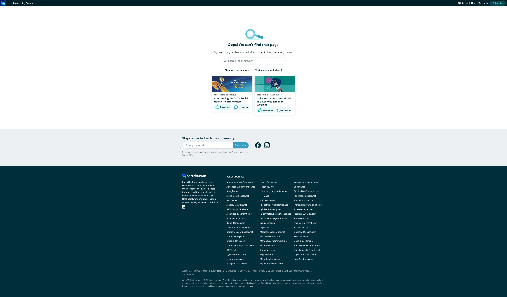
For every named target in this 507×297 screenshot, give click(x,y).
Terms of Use (188, 155)
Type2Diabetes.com (304, 259)
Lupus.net (265, 227)
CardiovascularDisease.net (239, 232)
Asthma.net (232, 200)
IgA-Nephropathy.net (270, 209)
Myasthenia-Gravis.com (271, 263)
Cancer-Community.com (238, 227)
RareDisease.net (302, 218)
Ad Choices (188, 274)
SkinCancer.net (301, 236)
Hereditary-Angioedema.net (274, 191)
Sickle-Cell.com (301, 227)
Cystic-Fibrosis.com (236, 254)
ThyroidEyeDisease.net (305, 254)
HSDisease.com (268, 200)
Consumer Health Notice (238, 271)
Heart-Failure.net (268, 182)
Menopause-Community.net (273, 241)
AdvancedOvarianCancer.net (240, 186)
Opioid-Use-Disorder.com (306, 191)
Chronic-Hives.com (236, 241)
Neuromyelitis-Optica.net (306, 182)
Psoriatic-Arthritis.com (305, 213)
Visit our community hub (268, 70)
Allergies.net (232, 191)
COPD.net (231, 250)
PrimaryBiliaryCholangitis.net (308, 205)
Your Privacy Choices (263, 271)
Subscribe (498, 3)
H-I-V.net (264, 196)
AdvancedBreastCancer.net (239, 182)
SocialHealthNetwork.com (307, 245)
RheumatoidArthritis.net (305, 223)
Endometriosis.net (235, 259)
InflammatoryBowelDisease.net (275, 213)
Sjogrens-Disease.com (305, 232)
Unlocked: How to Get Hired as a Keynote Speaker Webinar (274, 101)
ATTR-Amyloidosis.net (237, 209)
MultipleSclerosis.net (270, 259)
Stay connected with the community (208, 138)
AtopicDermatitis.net (236, 205)
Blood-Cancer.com (235, 223)
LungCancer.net (268, 223)
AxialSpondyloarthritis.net (239, 213)
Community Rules (303, 271)
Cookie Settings (284, 271)
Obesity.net (299, 186)
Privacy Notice (238, 152)
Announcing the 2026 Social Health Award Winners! (231, 100)
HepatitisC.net (267, 186)
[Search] (225, 61)
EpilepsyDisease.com (237, 263)
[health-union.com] (194, 176)
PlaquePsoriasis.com (304, 200)
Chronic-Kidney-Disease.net (240, 245)
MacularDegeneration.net (272, 232)
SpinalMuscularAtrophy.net (307, 250)
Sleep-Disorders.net (303, 241)
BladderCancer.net (235, 218)
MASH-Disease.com (270, 236)
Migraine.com (266, 254)
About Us (187, 271)
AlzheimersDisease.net (237, 196)
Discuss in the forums (236, 70)
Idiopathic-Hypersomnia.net (274, 205)
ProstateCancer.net (303, 209)
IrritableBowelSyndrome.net (274, 218)
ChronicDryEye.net (235, 236)
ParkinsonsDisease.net (305, 196)
